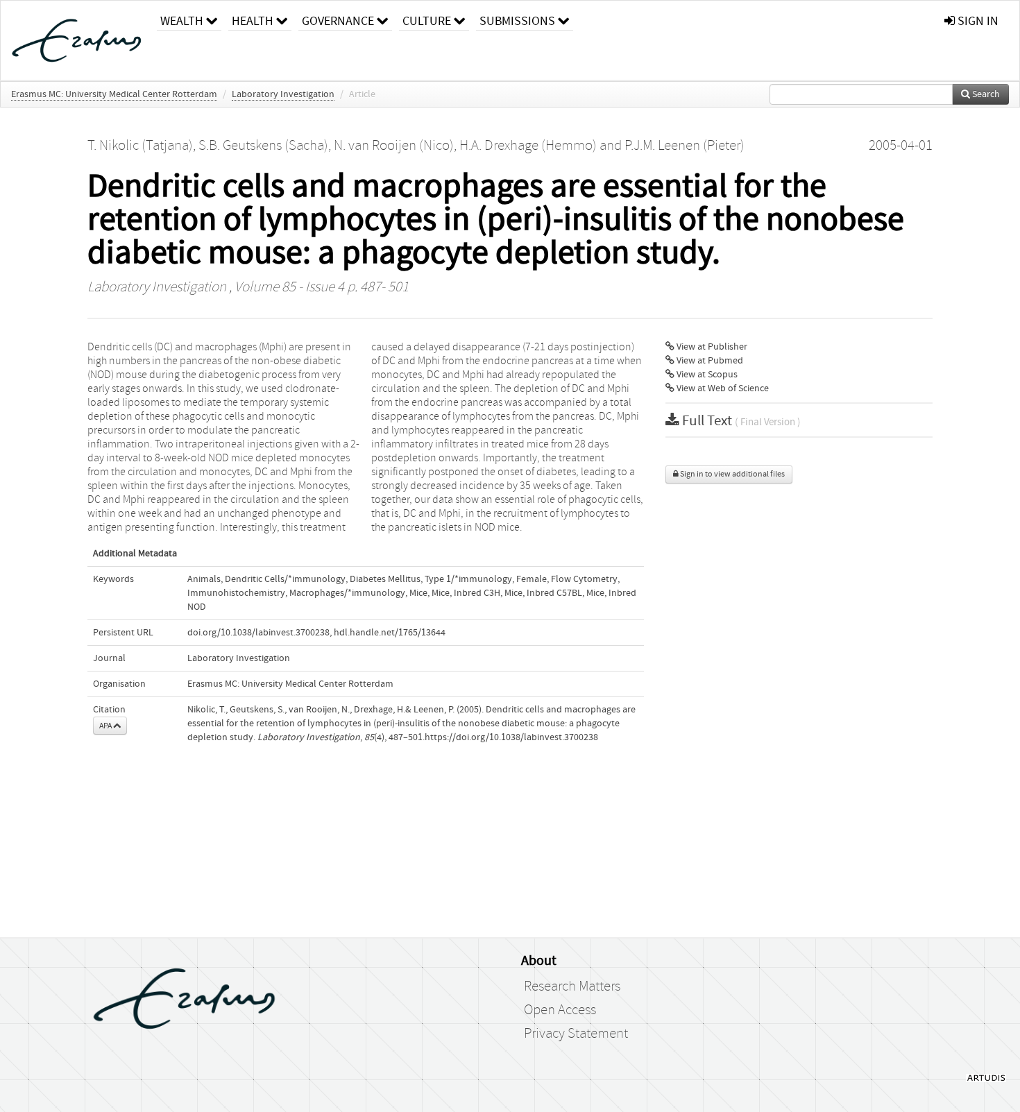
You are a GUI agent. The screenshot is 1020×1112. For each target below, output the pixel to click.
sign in (976, 21)
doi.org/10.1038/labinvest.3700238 (258, 632)
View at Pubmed (708, 360)
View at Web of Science (721, 388)
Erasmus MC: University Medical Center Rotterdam (114, 94)
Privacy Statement (576, 1033)
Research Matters (572, 986)
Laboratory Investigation (283, 94)
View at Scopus (706, 374)
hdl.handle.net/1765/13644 (389, 632)
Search (985, 94)
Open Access (560, 1010)
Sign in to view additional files (732, 474)
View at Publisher (710, 346)
